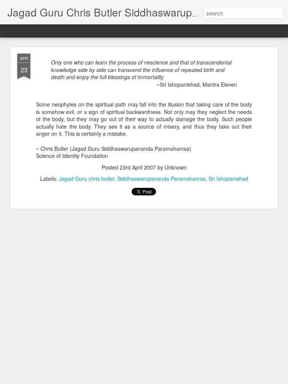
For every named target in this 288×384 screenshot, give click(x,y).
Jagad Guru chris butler (86, 178)
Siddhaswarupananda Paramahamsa (161, 178)
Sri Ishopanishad (228, 178)
